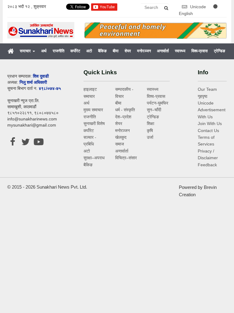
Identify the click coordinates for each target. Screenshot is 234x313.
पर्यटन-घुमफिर (157, 103)
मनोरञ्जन (144, 51)
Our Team (207, 89)
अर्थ (44, 51)
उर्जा (150, 137)
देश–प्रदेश (123, 116)
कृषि (150, 130)
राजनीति (58, 51)
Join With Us (210, 123)
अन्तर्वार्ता (163, 51)
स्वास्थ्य (180, 51)
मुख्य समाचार (93, 109)
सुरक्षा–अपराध (94, 157)
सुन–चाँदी (154, 109)
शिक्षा (150, 123)
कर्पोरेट (75, 51)
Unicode (198, 6)
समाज (119, 144)
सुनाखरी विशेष (94, 123)
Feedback (207, 164)
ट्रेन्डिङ (219, 51)
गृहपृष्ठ (202, 96)
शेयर (128, 51)
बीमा (116, 51)
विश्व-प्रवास (199, 51)
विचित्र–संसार (126, 157)
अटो (89, 51)
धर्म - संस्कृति (125, 109)
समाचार (26, 51)
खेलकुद (120, 137)
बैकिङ (102, 51)
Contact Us (208, 130)
